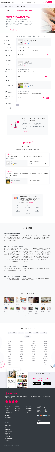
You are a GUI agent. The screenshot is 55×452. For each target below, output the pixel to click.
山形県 (9, 351)
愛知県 (21, 356)
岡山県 (33, 351)
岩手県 (9, 345)
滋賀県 (21, 360)
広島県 (33, 354)
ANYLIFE (17, 408)
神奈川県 (28, 333)
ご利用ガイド (29, 408)
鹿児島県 (45, 358)
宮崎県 (45, 356)
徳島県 (33, 358)
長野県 (21, 349)
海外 (45, 362)
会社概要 (7, 408)
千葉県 (9, 362)
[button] (17, 206)
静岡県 (21, 354)
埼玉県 (36, 333)
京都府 (27, 336)
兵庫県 (33, 341)
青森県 (9, 343)
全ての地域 (12, 333)
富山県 (21, 341)
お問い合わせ (29, 413)
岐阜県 (21, 351)
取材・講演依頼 (8, 431)
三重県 (21, 358)
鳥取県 (33, 347)
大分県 (45, 354)
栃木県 (9, 358)
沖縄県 (45, 360)
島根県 (33, 349)
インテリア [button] (30, 6)
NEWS (17, 410)
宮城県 (9, 347)
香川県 (33, 360)
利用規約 (7, 410)
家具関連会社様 (8, 429)
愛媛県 (45, 341)
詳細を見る (31, 202)
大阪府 (43, 333)
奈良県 (33, 343)
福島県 (9, 354)
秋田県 (9, 349)
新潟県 (9, 364)
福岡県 (45, 345)
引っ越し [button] (23, 6)
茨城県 (9, 356)
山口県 (33, 356)
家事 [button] (18, 6)
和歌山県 (33, 345)
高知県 (45, 343)
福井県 (21, 345)
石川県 (21, 343)
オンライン (45, 364)
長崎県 (45, 349)
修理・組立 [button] (12, 6)
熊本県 (45, 351)
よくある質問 (29, 410)
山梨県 (21, 347)
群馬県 (9, 360)
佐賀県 (45, 347)
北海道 (9, 341)
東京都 (21, 333)
